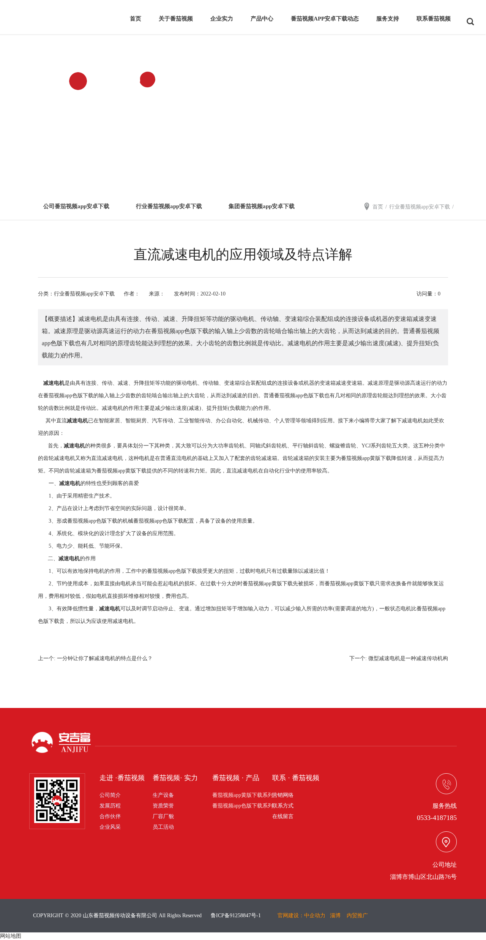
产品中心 (262, 19)
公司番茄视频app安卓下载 (76, 206)
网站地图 (10, 936)
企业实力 (221, 19)
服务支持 (387, 19)
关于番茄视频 (176, 19)
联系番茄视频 (434, 19)
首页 (135, 19)
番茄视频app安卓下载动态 (325, 19)
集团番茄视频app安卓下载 (262, 206)
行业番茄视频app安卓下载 (169, 206)
